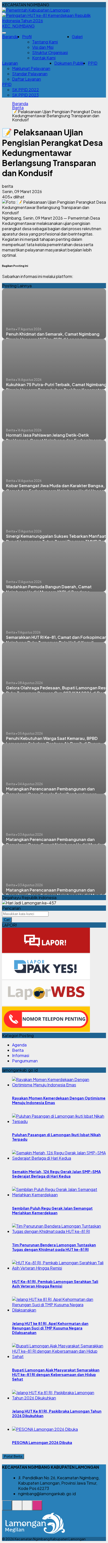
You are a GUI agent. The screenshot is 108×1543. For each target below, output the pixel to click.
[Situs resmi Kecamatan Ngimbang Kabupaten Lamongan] (7, 1508)
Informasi (20, 1055)
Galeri (77, 36)
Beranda (10, 36)
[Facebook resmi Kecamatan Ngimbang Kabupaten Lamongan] (27, 1508)
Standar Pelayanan (29, 73)
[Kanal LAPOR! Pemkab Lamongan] (17, 1508)
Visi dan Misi (42, 47)
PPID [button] (7, 84)
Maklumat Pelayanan (31, 68)
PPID (92, 63)
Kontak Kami (44, 57)
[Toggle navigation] (4, 33)
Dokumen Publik (69, 63)
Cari (7, 920)
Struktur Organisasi (50, 52)
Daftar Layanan (26, 79)
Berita (18, 108)
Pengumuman (25, 1060)
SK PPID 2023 (25, 95)
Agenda (19, 1044)
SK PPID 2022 (25, 89)
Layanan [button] (10, 63)
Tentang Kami (45, 41)
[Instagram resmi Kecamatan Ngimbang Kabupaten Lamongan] (37, 1508)
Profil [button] (27, 36)
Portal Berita (13, 1456)
